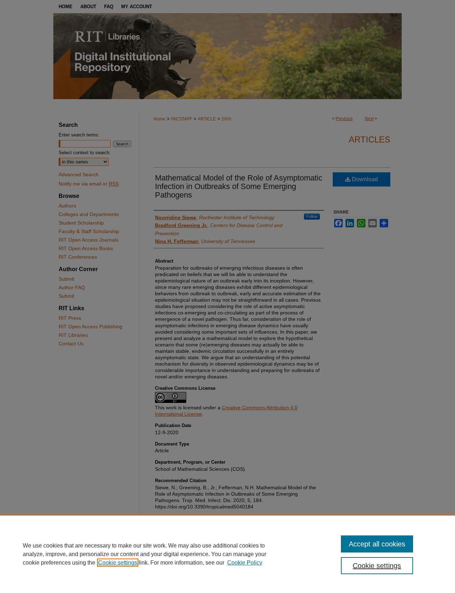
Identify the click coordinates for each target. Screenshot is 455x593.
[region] (227, 554)
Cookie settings (117, 563)
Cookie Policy (244, 563)
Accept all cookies (377, 544)
